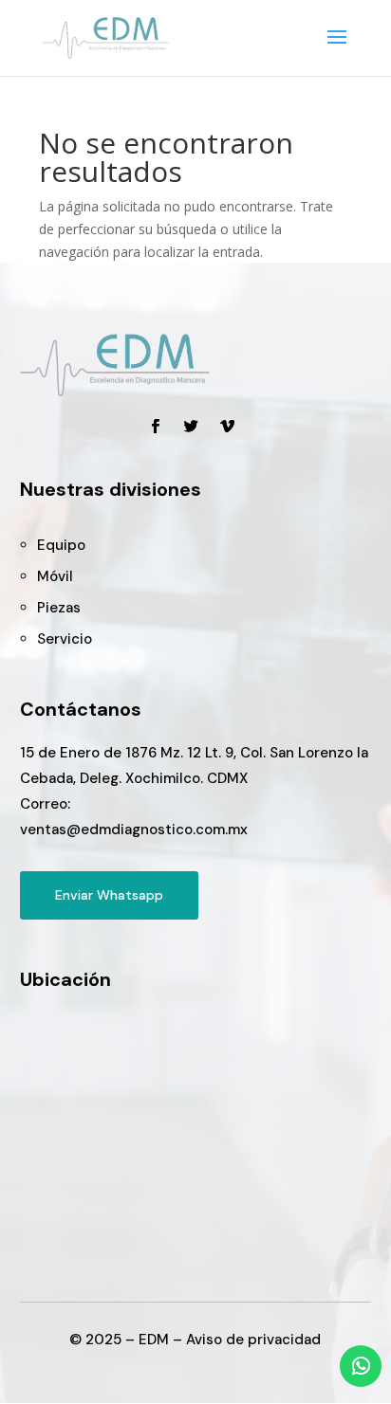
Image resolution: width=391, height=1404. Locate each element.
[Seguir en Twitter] (191, 426)
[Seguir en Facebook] (155, 426)
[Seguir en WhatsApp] (361, 1366)
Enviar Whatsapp (109, 894)
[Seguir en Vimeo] (228, 426)
